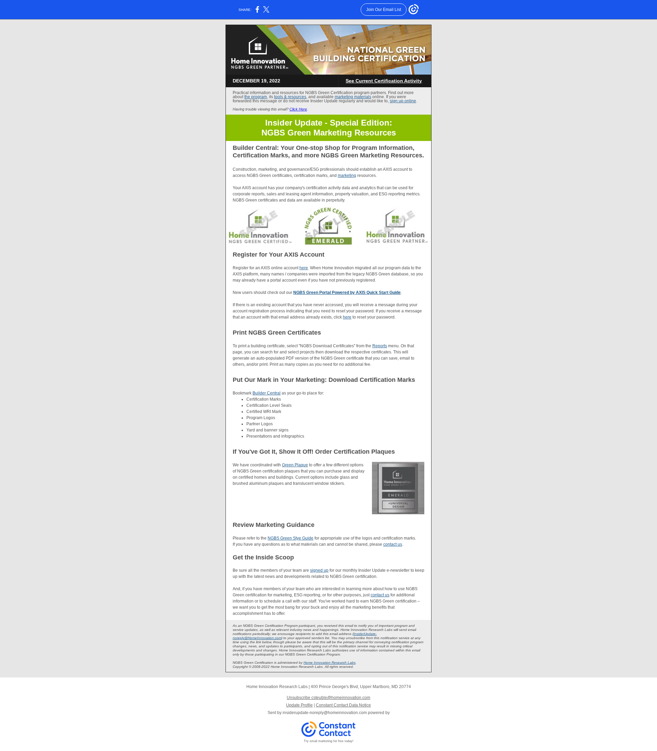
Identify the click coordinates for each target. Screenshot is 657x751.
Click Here (298, 109)
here (303, 268)
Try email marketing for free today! (328, 741)
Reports (379, 346)
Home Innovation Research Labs (330, 662)
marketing (347, 175)
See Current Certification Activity (384, 80)
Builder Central (267, 393)
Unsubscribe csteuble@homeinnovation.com (328, 697)
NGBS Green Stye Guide (290, 538)
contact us (392, 544)
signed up (319, 570)
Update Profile (299, 705)
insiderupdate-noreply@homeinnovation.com (325, 712)
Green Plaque (295, 465)
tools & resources (290, 96)
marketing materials (353, 96)
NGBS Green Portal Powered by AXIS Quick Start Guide (347, 292)
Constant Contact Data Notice (343, 705)
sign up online (403, 101)
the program (255, 96)
